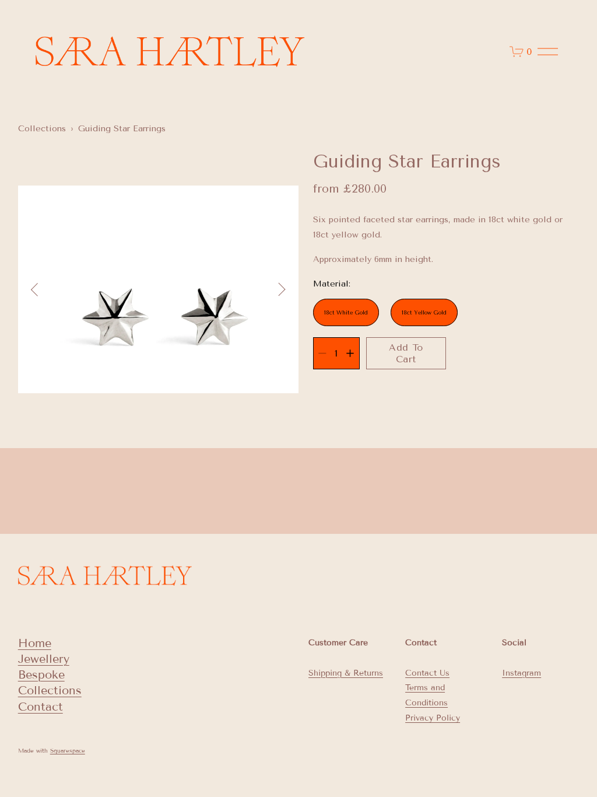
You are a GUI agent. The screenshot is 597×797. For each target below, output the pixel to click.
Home (34, 643)
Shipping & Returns (345, 673)
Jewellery (43, 659)
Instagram (521, 673)
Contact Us (427, 673)
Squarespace (67, 750)
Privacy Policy (432, 718)
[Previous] (41, 289)
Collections (42, 129)
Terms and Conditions (426, 695)
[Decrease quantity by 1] (322, 353)
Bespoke (41, 674)
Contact (40, 707)
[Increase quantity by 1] (350, 353)
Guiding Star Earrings (122, 129)
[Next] (275, 289)
